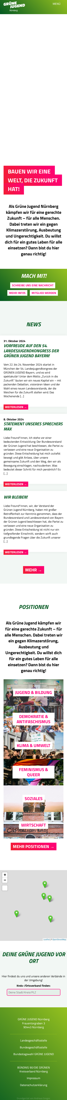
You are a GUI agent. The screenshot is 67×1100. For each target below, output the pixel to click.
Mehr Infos (17, 293)
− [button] (5, 880)
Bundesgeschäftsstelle (33, 1047)
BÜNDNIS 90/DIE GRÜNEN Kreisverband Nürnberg (33, 1069)
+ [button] (5, 875)
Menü (57, 4)
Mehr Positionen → (33, 846)
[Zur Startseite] (14, 7)
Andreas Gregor (42, 1098)
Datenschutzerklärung (33, 1085)
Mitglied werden (44, 293)
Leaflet (47, 939)
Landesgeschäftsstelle (33, 1040)
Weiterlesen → (16, 407)
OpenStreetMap (59, 939)
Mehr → (33, 570)
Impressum (33, 1078)
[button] (5, 888)
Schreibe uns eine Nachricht (32, 285)
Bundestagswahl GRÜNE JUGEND (33, 1054)
